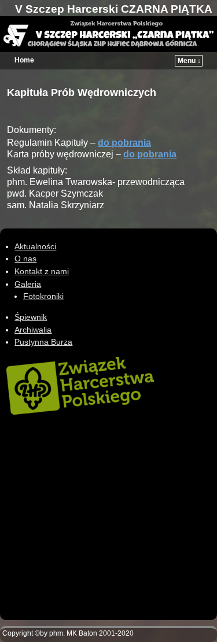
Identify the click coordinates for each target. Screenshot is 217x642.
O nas (25, 258)
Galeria (27, 284)
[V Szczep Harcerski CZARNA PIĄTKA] (108, 34)
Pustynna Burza (43, 341)
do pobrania (124, 142)
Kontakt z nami (41, 271)
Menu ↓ (189, 61)
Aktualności (35, 246)
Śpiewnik (30, 317)
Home (24, 60)
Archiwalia (33, 329)
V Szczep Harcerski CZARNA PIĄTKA (113, 9)
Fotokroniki (43, 296)
